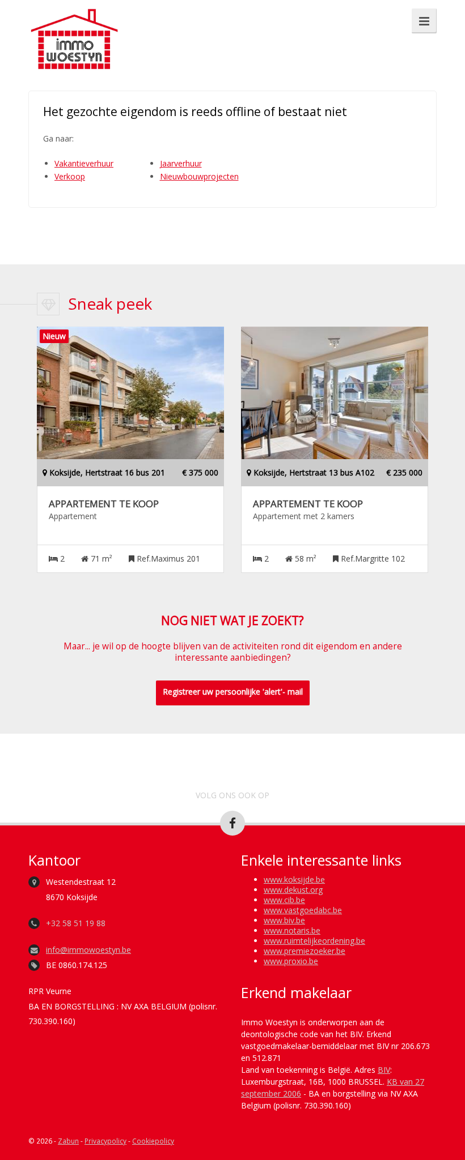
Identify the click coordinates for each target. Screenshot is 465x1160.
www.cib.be (284, 899)
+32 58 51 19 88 (75, 923)
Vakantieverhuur (83, 163)
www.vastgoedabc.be (303, 910)
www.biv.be (284, 920)
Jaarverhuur (181, 163)
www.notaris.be (292, 930)
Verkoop (69, 176)
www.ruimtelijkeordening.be (314, 940)
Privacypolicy (105, 1140)
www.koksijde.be (294, 879)
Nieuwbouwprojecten (199, 176)
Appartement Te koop (104, 504)
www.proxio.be (291, 961)
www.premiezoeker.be (304, 950)
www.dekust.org (293, 889)
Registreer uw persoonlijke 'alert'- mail (233, 691)
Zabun (68, 1140)
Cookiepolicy (153, 1140)
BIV (384, 1069)
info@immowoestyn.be (88, 949)
